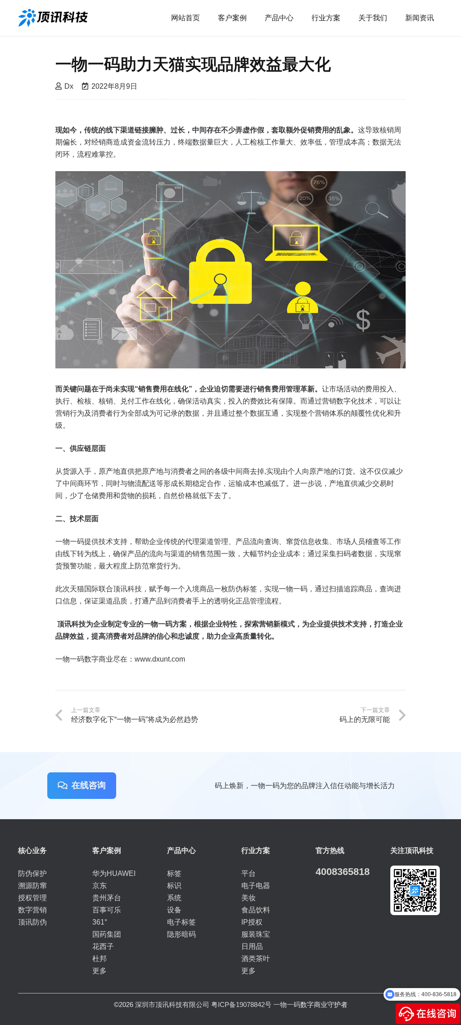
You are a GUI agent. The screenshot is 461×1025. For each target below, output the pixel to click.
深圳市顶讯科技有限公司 (172, 1004)
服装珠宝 (255, 934)
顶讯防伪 (32, 922)
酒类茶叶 (255, 958)
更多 (99, 971)
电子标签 (181, 922)
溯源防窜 (32, 885)
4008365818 (343, 871)
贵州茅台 (106, 898)
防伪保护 (32, 873)
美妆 (248, 898)
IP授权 (251, 922)
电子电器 (255, 885)
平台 (248, 873)
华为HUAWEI (114, 873)
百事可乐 (106, 910)
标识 (174, 885)
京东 (99, 885)
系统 (174, 898)
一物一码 (286, 1004)
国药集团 (106, 934)
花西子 (103, 946)
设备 (174, 910)
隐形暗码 (181, 934)
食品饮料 (255, 910)
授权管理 (32, 898)
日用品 (252, 946)
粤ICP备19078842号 (241, 1004)
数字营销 (32, 910)
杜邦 (99, 958)
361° (99, 922)
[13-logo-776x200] (53, 18)
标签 (174, 873)
